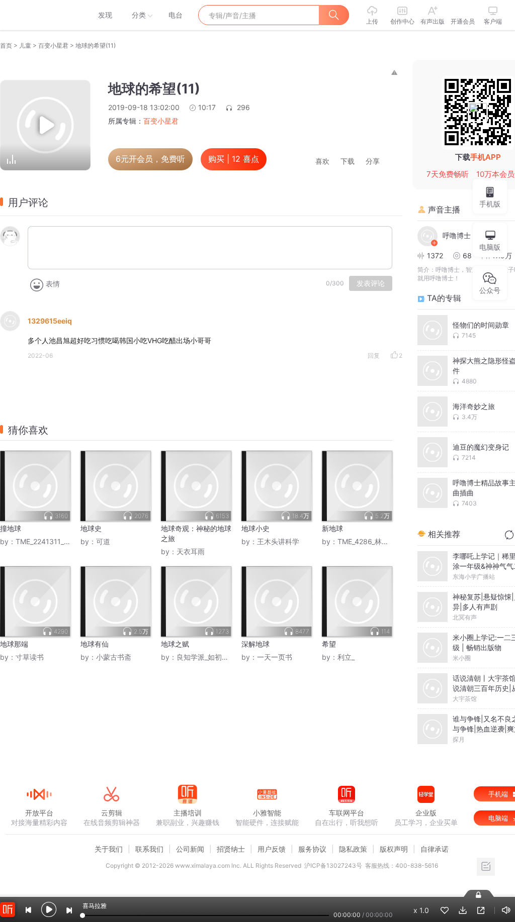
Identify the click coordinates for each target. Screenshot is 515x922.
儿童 (25, 45)
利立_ (346, 657)
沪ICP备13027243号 (333, 865)
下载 (347, 161)
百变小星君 (53, 45)
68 (467, 255)
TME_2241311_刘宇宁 (50, 541)
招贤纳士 (231, 849)
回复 (374, 355)
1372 (435, 255)
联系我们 (149, 849)
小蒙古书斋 (113, 657)
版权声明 (394, 849)
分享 (373, 161)
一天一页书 (274, 657)
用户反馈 (272, 849)
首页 (6, 45)
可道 (103, 541)
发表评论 (371, 283)
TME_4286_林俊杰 (366, 541)
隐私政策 (353, 849)
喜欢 (322, 161)
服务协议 (312, 849)
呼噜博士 (457, 235)
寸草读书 (30, 657)
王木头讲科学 (278, 541)
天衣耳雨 (191, 551)
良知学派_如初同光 (206, 657)
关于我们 (109, 849)
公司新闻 (190, 849)
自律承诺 (434, 849)
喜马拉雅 (38, 15)
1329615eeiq (50, 321)
